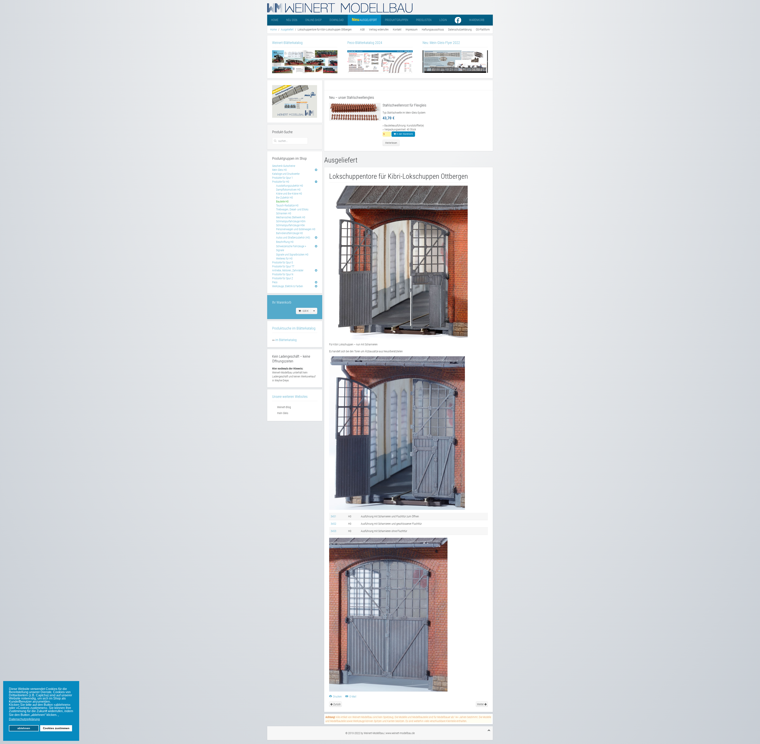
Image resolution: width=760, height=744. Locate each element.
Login (443, 20)
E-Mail (352, 696)
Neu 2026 (291, 20)
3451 (333, 516)
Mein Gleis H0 (279, 169)
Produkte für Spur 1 (282, 177)
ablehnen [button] (23, 728)
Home (274, 20)
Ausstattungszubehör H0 (289, 185)
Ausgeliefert (287, 29)
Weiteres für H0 (284, 258)
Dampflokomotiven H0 (288, 189)
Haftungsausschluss (433, 29)
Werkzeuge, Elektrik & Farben (287, 286)
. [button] (58, 714)
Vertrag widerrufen (379, 29)
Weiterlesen (391, 142)
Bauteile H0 (282, 201)
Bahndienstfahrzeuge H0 (289, 233)
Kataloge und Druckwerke (285, 173)
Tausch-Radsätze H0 (287, 205)
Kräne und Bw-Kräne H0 (289, 193)
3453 (333, 531)
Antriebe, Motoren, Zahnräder (287, 270)
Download (337, 20)
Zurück (337, 704)
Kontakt (397, 29)
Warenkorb (476, 20)
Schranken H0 (283, 213)
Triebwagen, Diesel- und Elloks (292, 209)
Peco (274, 282)
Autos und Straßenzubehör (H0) (293, 237)
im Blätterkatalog (286, 340)
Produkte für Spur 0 (282, 262)
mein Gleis (282, 413)
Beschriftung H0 (285, 241)
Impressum (412, 29)
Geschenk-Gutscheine (283, 165)
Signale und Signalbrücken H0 (292, 254)
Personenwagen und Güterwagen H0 (295, 229)
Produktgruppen (396, 20)
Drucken (337, 696)
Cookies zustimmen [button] (56, 728)
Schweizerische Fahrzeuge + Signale (291, 248)
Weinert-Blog (284, 407)
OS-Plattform (483, 29)
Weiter (480, 704)
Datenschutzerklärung (460, 29)
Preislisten (423, 20)
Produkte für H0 (280, 181)
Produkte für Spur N (282, 274)
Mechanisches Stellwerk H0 (290, 217)
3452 (333, 523)
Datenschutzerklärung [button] (24, 719)
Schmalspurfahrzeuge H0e (290, 225)
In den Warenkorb (404, 134)
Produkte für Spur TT (283, 266)
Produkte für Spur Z (282, 278)
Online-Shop (313, 20)
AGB (362, 29)
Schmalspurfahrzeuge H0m (291, 221)
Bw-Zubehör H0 (284, 197)
